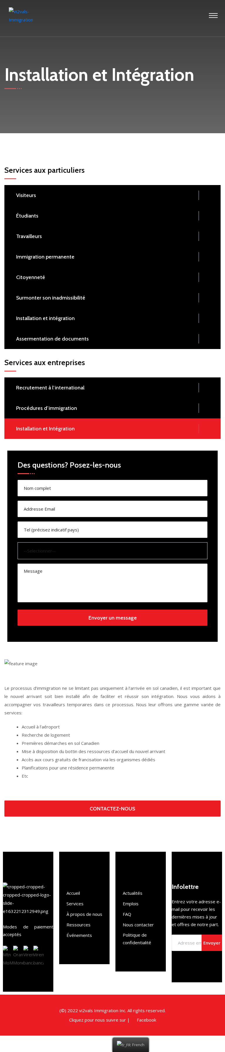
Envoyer (211, 943)
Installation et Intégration (45, 428)
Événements (79, 935)
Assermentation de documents (52, 339)
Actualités (132, 893)
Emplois (131, 903)
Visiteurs (26, 195)
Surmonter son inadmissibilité (50, 298)
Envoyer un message (112, 618)
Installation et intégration (45, 318)
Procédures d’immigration (46, 408)
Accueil (73, 893)
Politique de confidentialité (137, 938)
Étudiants (27, 216)
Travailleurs (29, 236)
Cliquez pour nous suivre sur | (99, 1020)
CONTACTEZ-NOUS (112, 808)
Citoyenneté (30, 277)
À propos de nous (84, 914)
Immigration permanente (45, 257)
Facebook (146, 1020)
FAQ (127, 914)
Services (75, 903)
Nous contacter (138, 925)
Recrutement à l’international (50, 387)
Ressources (79, 925)
